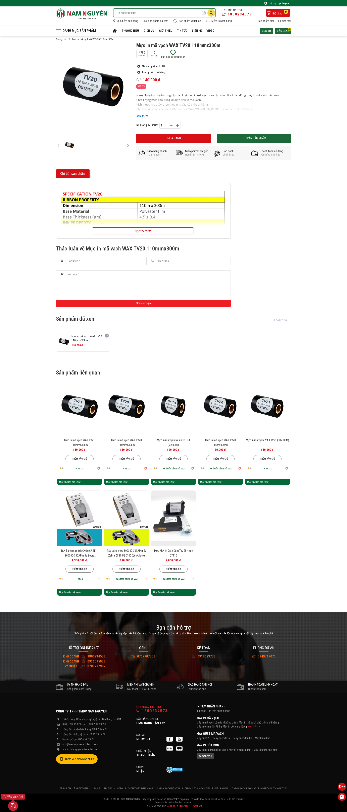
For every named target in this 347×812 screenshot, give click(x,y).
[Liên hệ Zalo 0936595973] (342, 787)
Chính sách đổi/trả (169, 788)
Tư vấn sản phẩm (254, 138)
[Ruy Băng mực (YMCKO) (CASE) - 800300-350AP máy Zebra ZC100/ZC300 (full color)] (79, 518)
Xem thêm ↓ (205, 756)
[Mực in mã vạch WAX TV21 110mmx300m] (79, 408)
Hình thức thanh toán (274, 788)
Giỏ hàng (279, 12)
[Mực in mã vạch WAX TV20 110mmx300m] (126, 408)
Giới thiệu (165, 31)
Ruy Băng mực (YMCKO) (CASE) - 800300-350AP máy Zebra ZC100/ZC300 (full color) (79, 555)
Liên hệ (197, 31)
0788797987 (85, 666)
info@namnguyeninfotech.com (80, 744)
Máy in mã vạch (208, 718)
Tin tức (182, 31)
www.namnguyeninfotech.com (80, 749)
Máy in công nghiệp (234, 726)
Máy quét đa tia (222, 738)
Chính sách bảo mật (244, 788)
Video (210, 31)
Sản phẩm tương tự (79, 473)
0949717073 (266, 656)
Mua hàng (174, 138)
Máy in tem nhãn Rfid (208, 726)
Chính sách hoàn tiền (197, 788)
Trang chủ (61, 39)
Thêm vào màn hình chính (79, 759)
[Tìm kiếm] (211, 13)
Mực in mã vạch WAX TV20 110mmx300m (93, 39)
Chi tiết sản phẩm (73, 173)
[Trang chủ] (114, 31)
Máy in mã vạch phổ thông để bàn (258, 722)
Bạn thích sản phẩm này (173, 56)
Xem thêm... (143, 116)
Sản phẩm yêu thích (189, 20)
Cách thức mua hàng (140, 788)
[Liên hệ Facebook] (342, 797)
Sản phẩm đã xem (158, 20)
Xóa (106, 335)
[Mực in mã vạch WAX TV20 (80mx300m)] (220, 408)
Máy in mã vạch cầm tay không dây (216, 722)
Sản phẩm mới (266, 20)
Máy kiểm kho (262, 738)
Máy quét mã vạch (210, 734)
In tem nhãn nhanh (211, 706)
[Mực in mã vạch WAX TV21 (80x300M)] (267, 408)
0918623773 (206, 656)
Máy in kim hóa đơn (240, 749)
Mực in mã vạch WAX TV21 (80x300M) (267, 440)
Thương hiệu (130, 31)
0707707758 (145, 656)
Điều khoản (221, 788)
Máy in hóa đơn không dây (211, 749)
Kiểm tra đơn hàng (221, 20)
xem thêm (253, 726)
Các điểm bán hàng (127, 20)
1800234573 (239, 14)
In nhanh (201, 710)
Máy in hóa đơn (208, 745)
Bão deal (283, 31)
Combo (266, 31)
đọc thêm (141, 231)
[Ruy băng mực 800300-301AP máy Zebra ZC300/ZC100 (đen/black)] (126, 518)
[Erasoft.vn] (196, 806)
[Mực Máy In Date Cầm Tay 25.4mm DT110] (173, 518)
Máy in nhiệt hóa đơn (265, 749)
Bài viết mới (284, 20)
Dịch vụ (149, 31)
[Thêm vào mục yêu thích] (98, 468)
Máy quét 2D (203, 738)
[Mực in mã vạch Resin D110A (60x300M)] (173, 408)
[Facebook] (169, 739)
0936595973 (84, 661)
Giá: (139, 79)
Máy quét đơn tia (243, 738)
